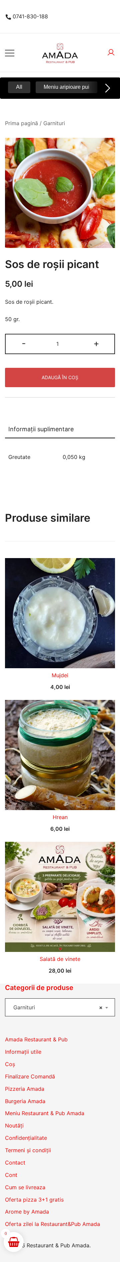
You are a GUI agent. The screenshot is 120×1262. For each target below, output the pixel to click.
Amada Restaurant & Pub (36, 1039)
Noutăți (14, 1125)
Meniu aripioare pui (66, 87)
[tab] (60, 429)
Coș (10, 1064)
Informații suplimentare (41, 429)
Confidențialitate (26, 1137)
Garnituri (54, 123)
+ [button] (96, 343)
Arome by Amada (27, 1211)
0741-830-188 (30, 16)
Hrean (60, 817)
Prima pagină (21, 123)
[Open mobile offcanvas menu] (9, 52)
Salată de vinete (60, 959)
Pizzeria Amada (24, 1088)
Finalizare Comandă (30, 1076)
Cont (11, 1175)
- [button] (24, 343)
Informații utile (23, 1051)
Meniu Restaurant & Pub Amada (44, 1113)
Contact (15, 1162)
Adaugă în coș (60, 377)
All (19, 87)
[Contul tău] (111, 52)
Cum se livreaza (25, 1187)
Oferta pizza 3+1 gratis (34, 1199)
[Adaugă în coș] (60, 656)
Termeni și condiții (28, 1150)
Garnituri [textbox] (58, 1007)
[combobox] (60, 1007)
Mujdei (60, 675)
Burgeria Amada (25, 1101)
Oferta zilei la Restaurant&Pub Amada (52, 1224)
